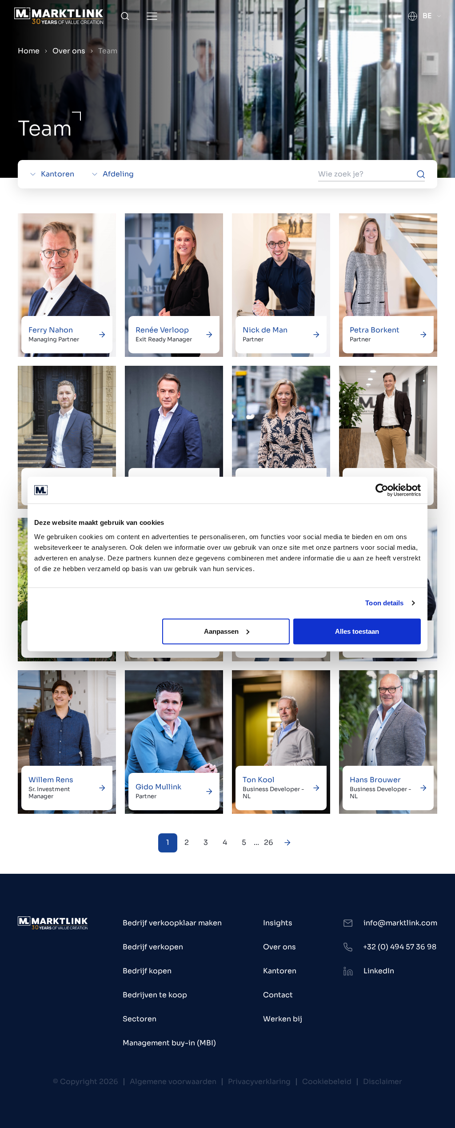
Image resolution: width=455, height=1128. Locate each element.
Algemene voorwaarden (173, 1081)
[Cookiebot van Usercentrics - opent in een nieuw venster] (382, 490)
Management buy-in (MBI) (169, 1043)
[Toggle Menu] (152, 16)
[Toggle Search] (125, 16)
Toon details (384, 603)
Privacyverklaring (259, 1081)
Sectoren (139, 1019)
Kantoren (279, 971)
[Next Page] (287, 842)
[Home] (58, 16)
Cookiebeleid (326, 1081)
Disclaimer (382, 1081)
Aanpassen (221, 631)
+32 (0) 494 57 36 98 (399, 947)
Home (29, 51)
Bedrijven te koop (155, 995)
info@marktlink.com (400, 923)
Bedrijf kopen (147, 971)
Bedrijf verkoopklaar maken (172, 923)
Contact (278, 995)
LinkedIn (378, 971)
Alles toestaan (357, 631)
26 (268, 842)
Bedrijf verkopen (153, 947)
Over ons (68, 51)
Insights (277, 923)
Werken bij (282, 1019)
